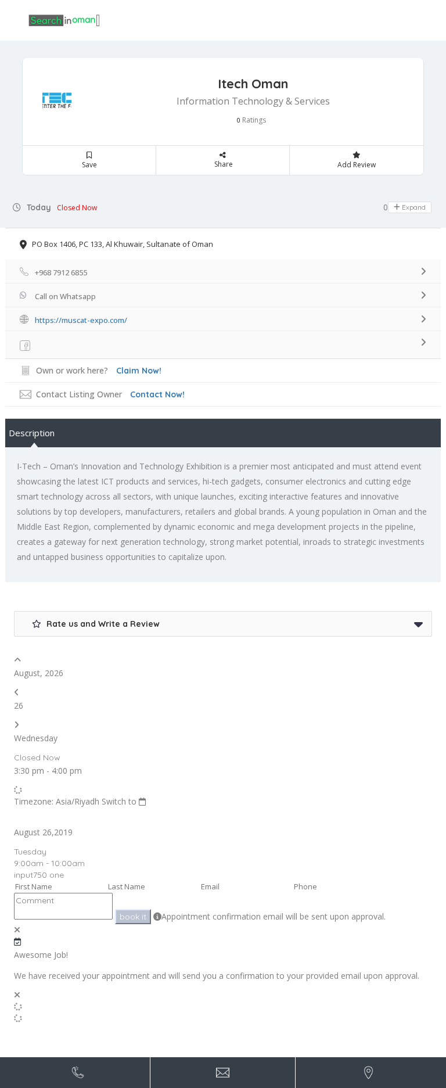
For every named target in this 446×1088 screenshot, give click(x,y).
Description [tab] (32, 433)
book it (133, 916)
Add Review (356, 165)
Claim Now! (138, 370)
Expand (413, 207)
